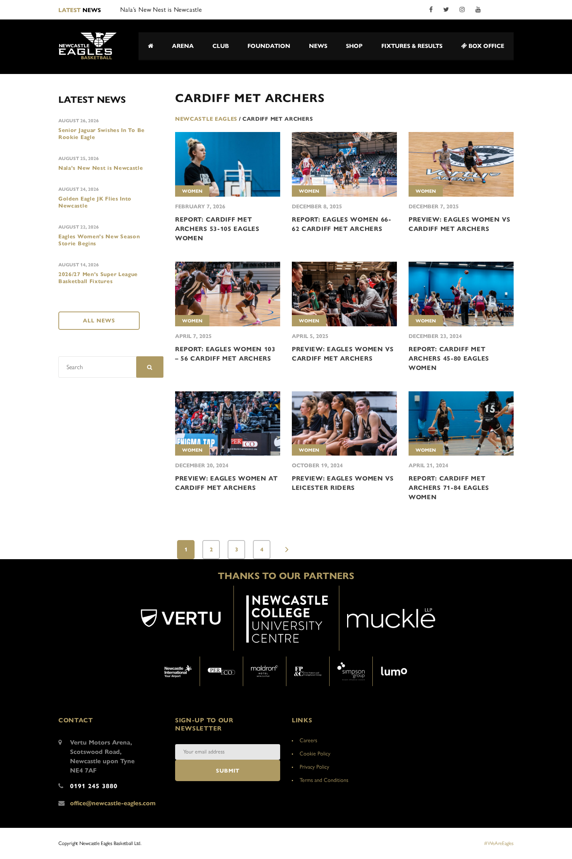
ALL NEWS (99, 320)
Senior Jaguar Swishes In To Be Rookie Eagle (101, 134)
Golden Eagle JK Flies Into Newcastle (95, 202)
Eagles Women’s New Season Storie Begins (99, 240)
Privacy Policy (314, 767)
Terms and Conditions (324, 780)
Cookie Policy (315, 753)
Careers (308, 740)
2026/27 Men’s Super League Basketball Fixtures (98, 278)
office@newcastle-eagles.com (113, 803)
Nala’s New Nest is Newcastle (100, 168)
